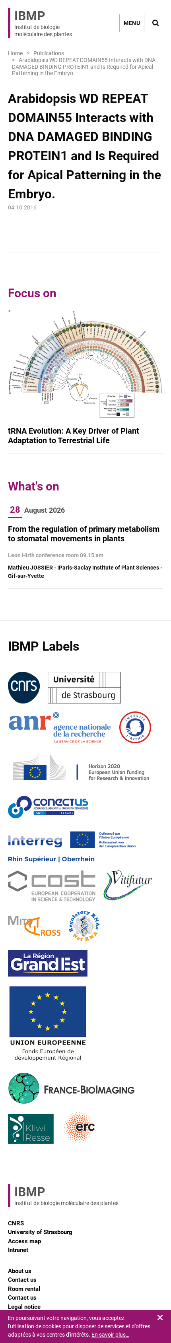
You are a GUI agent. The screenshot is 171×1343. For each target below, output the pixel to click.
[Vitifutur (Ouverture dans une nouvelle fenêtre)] (129, 886)
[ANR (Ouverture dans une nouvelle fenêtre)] (59, 727)
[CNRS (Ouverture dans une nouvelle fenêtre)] (24, 687)
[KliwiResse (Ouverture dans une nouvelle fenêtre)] (31, 1128)
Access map (24, 1241)
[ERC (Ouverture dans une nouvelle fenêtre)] (79, 1128)
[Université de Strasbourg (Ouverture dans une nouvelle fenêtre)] (84, 687)
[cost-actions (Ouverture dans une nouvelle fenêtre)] (51, 886)
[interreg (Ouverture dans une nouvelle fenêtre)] (72, 846)
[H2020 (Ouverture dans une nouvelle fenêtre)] (80, 767)
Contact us (22, 1279)
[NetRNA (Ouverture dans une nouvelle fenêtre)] (84, 926)
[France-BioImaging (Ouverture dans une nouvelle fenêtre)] (71, 1088)
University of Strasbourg (40, 1232)
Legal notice (24, 1306)
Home (15, 53)
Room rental (24, 1289)
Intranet (18, 1250)
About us (19, 1271)
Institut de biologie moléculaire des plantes (43, 22)
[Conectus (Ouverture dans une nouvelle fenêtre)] (48, 807)
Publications (48, 53)
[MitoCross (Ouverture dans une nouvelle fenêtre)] (34, 926)
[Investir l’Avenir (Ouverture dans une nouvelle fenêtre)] (135, 727)
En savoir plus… (110, 1334)
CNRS (16, 1223)
